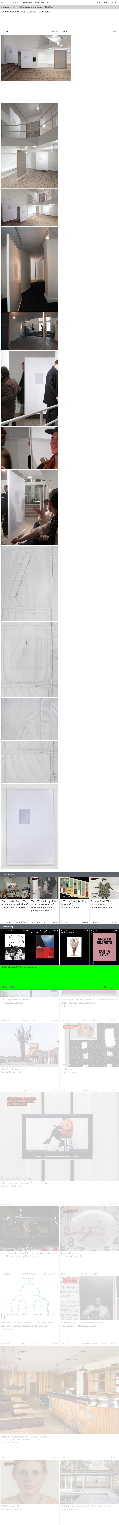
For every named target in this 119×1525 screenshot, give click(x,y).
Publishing (27, 2)
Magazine (16, 2)
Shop (49, 2)
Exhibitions (39, 2)
